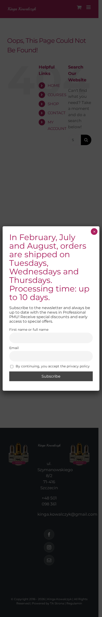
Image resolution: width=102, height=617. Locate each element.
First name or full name (28, 329)
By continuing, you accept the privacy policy (52, 366)
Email (14, 348)
